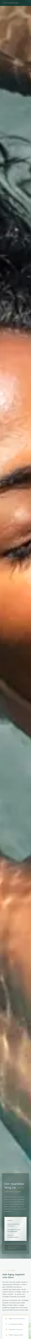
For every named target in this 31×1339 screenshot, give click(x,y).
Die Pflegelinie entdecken (14, 1247)
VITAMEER (10, 3)
